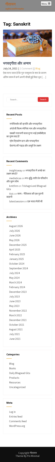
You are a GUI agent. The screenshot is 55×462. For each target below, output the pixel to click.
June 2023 (14, 301)
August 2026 (16, 226)
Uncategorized (17, 387)
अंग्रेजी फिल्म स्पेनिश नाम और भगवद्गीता (28, 128)
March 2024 (15, 282)
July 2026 (14, 230)
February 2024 (17, 287)
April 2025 (14, 249)
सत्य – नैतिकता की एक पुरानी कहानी (24, 195)
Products (14, 377)
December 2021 (18, 320)
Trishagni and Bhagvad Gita (26, 187)
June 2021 (14, 338)
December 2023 (18, 292)
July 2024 (14, 273)
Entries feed (15, 416)
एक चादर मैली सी (34, 201)
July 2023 (14, 296)
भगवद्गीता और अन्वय (17, 63)
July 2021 (14, 334)
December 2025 (18, 245)
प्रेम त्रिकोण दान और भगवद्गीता (24, 141)
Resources (14, 382)
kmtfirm (13, 186)
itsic (11, 193)
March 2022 (15, 315)
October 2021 (16, 324)
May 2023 (14, 306)
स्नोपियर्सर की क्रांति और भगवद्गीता (26, 123)
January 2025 (16, 259)
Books (12, 368)
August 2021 (16, 329)
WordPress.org (17, 426)
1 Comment (26, 68)
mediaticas (15, 178)
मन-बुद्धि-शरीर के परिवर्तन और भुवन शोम (27, 180)
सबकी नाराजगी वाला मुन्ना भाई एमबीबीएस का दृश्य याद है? (26, 135)
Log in (12, 412)
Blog (37, 68)
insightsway (15, 170)
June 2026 (15, 235)
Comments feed (18, 421)
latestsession (16, 201)
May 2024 (14, 277)
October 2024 (16, 263)
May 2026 (14, 240)
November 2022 (18, 310)
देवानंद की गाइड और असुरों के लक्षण (25, 145)
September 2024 (18, 268)
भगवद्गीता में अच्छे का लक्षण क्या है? (25, 172)
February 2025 (17, 254)
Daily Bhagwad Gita (19, 373)
